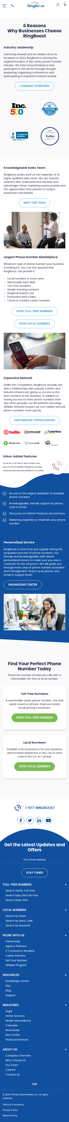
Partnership (13, 941)
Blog (8, 990)
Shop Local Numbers (34, 323)
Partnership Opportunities (34, 420)
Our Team (12, 1065)
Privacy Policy (10, 1110)
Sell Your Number (16, 960)
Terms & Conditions (13, 1105)
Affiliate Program (16, 965)
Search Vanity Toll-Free (20, 890)
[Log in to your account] (57, 4)
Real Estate (13, 1030)
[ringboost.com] (36, 5)
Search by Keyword (18, 925)
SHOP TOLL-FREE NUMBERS (34, 717)
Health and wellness (18, 1021)
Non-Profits (13, 1035)
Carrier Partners (15, 956)
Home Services (15, 1016)
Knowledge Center (22, 584)
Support (10, 995)
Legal (9, 1011)
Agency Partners (16, 946)
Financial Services (17, 1040)
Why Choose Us (16, 1060)
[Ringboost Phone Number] (12, 5)
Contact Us (13, 1074)
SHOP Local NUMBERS (34, 766)
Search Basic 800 (17, 900)
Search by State (16, 916)
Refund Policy (10, 1116)
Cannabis (12, 1025)
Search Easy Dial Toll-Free (22, 895)
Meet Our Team (34, 202)
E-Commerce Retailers (20, 951)
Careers (11, 1070)
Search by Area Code (19, 921)
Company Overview (34, 86)
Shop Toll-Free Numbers (34, 311)
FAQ (8, 986)
